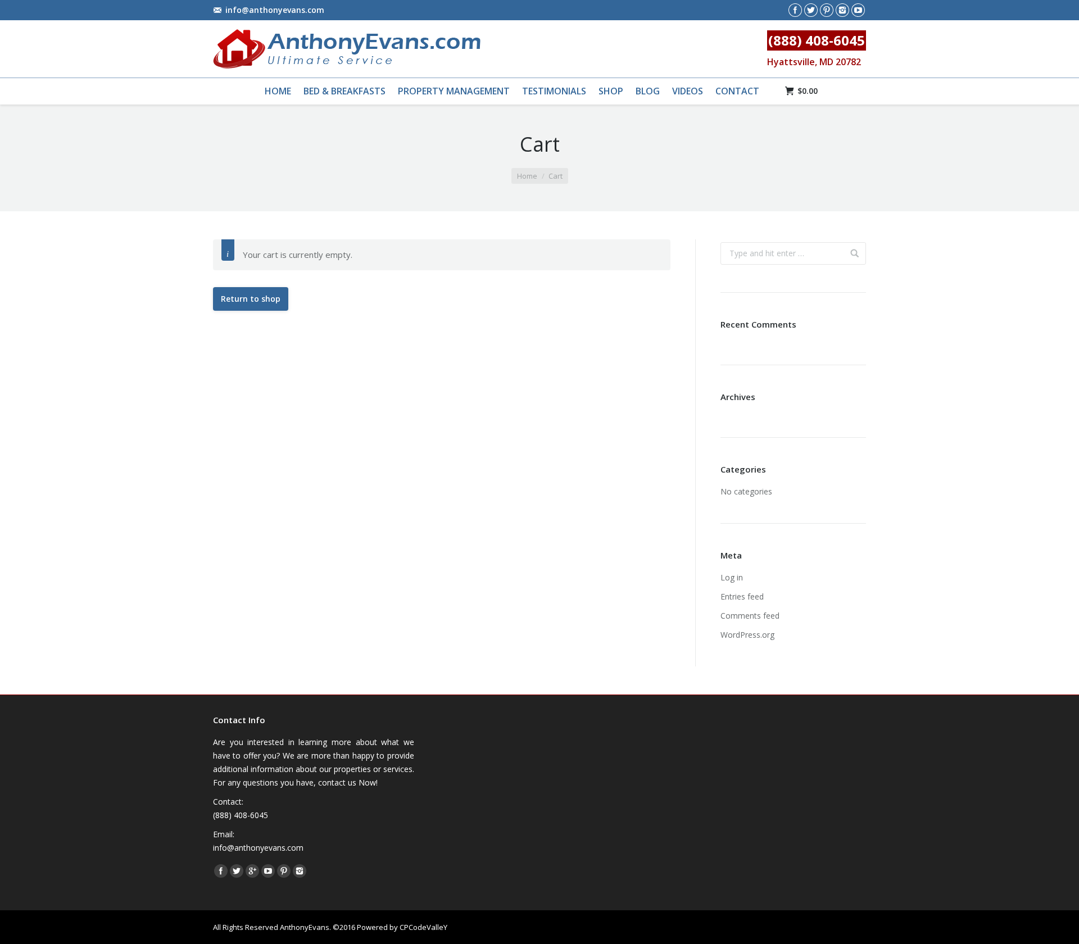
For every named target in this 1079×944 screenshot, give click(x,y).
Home (527, 176)
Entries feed (742, 596)
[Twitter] (811, 10)
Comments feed (749, 615)
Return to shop (250, 298)
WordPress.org (747, 634)
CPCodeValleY (423, 927)
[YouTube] (858, 10)
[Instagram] (842, 10)
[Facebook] (795, 10)
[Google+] (252, 871)
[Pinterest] (826, 10)
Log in (731, 577)
